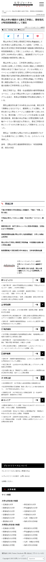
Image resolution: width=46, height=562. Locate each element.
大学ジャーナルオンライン (23, 558)
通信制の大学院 (9, 545)
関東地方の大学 (9, 508)
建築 (15, 30)
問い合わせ (28, 553)
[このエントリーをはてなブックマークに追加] (28, 36)
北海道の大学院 (9, 528)
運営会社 (5, 553)
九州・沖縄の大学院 (31, 542)
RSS (10, 553)
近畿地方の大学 (9, 515)
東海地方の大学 (9, 511)
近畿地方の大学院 (9, 538)
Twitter (14, 553)
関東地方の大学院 (9, 532)
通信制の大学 (8, 521)
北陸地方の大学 (30, 511)
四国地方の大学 (9, 518)
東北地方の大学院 (31, 528)
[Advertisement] (23, 174)
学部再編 (10, 30)
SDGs (5, 30)
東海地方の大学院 (9, 535)
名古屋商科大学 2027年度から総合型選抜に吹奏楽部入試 (21, 383)
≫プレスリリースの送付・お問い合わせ (16, 476)
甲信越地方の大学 (31, 508)
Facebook (20, 553)
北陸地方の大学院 (31, 535)
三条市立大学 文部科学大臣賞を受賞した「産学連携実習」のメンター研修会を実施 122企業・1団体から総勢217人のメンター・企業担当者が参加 (23, 419)
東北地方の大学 (30, 504)
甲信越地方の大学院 (31, 532)
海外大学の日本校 (31, 521)
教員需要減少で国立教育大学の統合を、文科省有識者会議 (21, 250)
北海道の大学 (8, 504)
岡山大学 (22, 30)
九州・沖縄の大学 (31, 518)
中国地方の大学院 (31, 538)
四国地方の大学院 (9, 542)
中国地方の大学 (30, 515)
